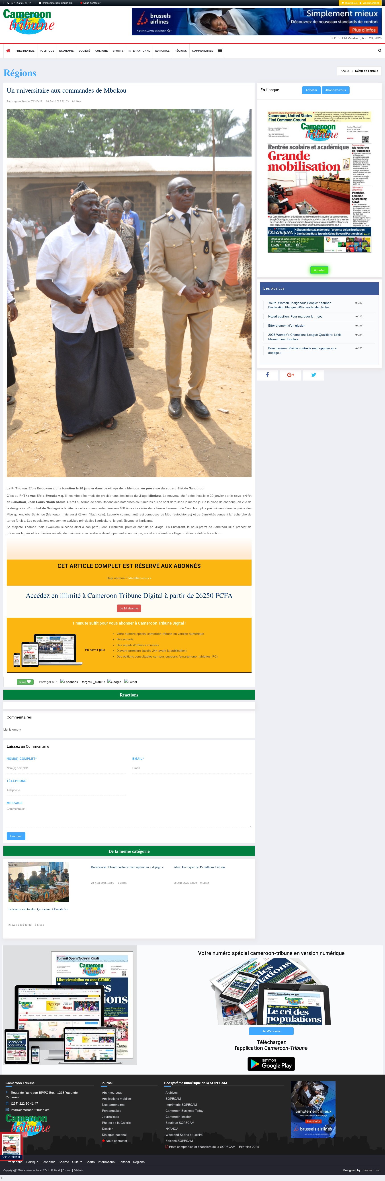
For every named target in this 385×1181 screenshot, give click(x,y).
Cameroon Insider (178, 1116)
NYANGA (172, 1128)
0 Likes (76, 101)
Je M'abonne (129, 608)
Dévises (78, 1170)
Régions (181, 50)
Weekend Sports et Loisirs (184, 1134)
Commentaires (202, 50)
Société (84, 50)
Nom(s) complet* (22, 758)
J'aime (22, 682)
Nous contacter (91, 3)
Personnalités (111, 1110)
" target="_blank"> (93, 682)
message (15, 803)
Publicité (55, 1170)
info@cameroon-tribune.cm (56, 3)
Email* (138, 758)
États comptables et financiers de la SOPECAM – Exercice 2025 (213, 1146)
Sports (118, 50)
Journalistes (110, 1116)
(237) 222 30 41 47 (20, 3)
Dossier (107, 1128)
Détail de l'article (366, 71)
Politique (47, 50)
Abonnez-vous (335, 90)
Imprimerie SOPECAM (181, 1104)
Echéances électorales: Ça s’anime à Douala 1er (38, 909)
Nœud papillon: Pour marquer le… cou (295, 316)
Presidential (25, 50)
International (139, 50)
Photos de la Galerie (116, 1122)
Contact (67, 1170)
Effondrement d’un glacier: (286, 325)
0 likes (39, 925)
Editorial (162, 50)
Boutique (351, 3)
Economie (66, 50)
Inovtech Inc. (371, 1170)
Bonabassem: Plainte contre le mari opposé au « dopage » (127, 867)
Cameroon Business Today (184, 1110)
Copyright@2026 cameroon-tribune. (22, 1170)
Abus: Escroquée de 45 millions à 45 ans (199, 867)
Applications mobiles (116, 1098)
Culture (101, 50)
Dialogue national (114, 1134)
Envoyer (16, 836)
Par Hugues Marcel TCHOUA (25, 101)
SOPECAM (173, 1098)
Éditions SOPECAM (179, 1140)
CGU (46, 1170)
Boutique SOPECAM (180, 1122)
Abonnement (370, 3)
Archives (172, 1092)
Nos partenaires (113, 1104)
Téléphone (17, 781)
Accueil (345, 71)
